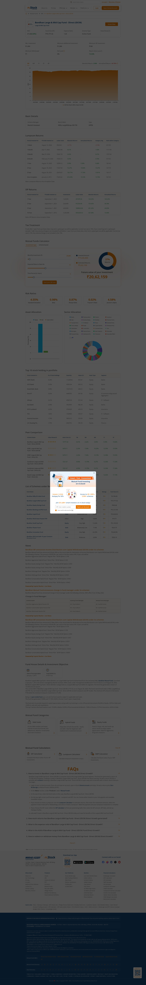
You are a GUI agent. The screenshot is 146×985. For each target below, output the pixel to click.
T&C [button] (72, 510)
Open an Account (83, 507)
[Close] (94, 473)
